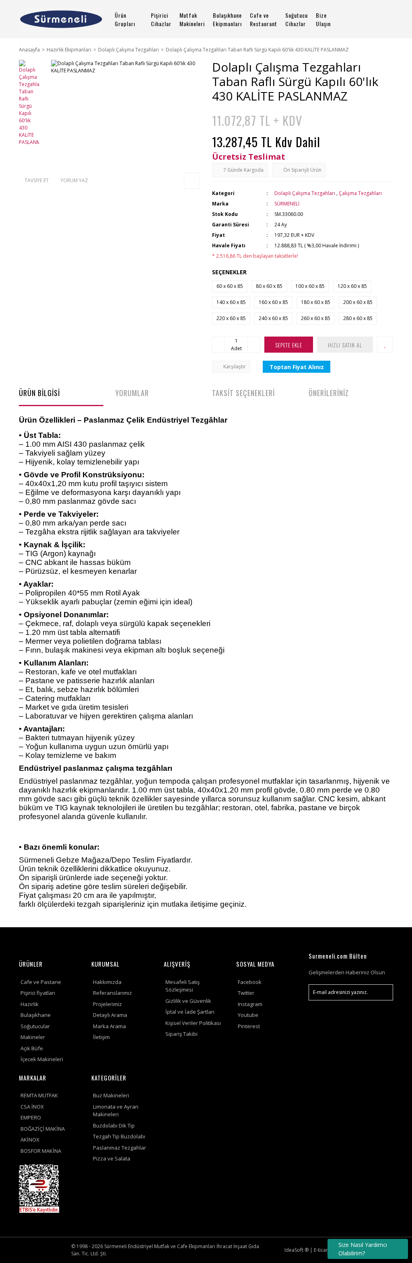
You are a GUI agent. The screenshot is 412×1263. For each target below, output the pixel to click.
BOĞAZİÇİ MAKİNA (43, 1128)
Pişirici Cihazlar (161, 19)
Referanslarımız (112, 992)
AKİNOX (30, 1139)
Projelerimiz (107, 1004)
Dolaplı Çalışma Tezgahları (304, 193)
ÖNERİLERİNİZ (329, 393)
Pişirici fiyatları (38, 992)
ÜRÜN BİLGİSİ (39, 393)
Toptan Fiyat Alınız (297, 367)
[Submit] (383, 992)
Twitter (246, 992)
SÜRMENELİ (286, 203)
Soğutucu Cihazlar (296, 19)
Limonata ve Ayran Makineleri (115, 1110)
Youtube (248, 1015)
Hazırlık (30, 1004)
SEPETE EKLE (288, 345)
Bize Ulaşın (323, 19)
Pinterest (249, 1026)
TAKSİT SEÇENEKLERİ (243, 393)
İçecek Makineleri (42, 1059)
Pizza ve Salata (111, 1158)
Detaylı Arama (110, 1015)
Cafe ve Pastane (41, 982)
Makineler (33, 1037)
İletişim (101, 1037)
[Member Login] (370, 19)
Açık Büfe (32, 1048)
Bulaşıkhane (36, 1015)
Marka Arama (109, 1026)
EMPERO (31, 1117)
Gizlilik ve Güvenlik (188, 1000)
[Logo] (61, 19)
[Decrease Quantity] (218, 344)
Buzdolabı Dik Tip (114, 1125)
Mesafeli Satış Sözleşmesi (182, 986)
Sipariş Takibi (181, 1033)
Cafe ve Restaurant (263, 19)
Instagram (250, 1004)
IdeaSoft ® (296, 1250)
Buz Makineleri (111, 1095)
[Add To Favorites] (385, 345)
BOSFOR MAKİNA (41, 1150)
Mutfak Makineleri (192, 19)
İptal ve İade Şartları (189, 1011)
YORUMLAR (132, 393)
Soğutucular (35, 1026)
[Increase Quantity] (254, 344)
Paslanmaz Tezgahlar (119, 1147)
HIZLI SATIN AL (345, 345)
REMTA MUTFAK (39, 1095)
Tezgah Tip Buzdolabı (119, 1136)
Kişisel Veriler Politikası (193, 1023)
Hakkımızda (107, 982)
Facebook (250, 982)
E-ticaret (323, 1250)
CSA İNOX (32, 1106)
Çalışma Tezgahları (360, 193)
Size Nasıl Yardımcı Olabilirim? (362, 1249)
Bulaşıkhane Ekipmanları (227, 19)
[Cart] (389, 19)
